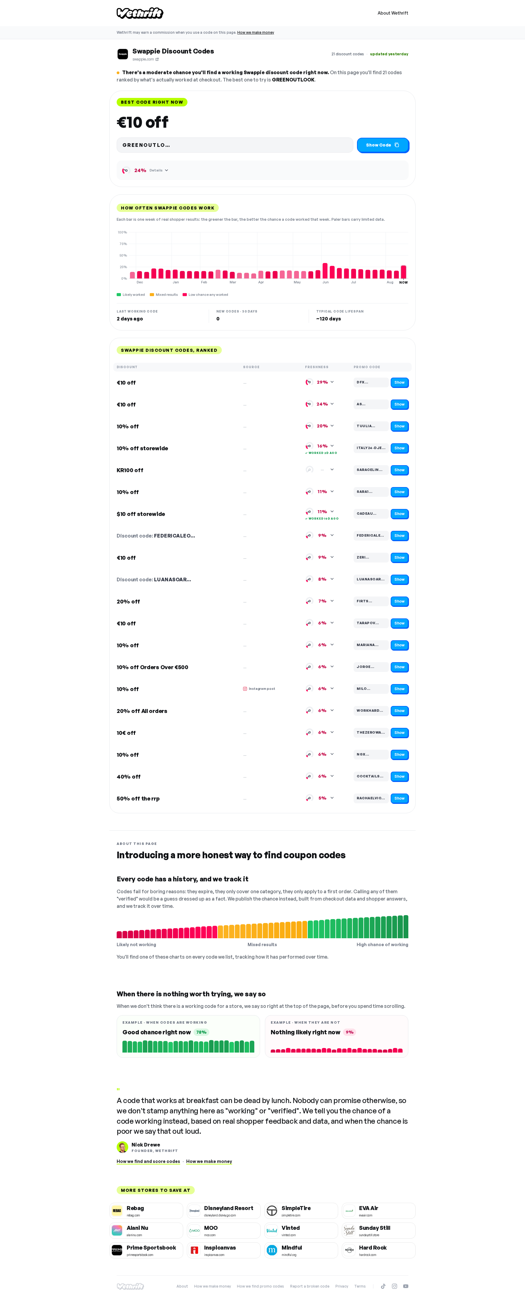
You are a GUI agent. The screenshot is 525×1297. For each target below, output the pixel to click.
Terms (360, 1286)
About (182, 1286)
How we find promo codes (260, 1286)
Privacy (341, 1286)
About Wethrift (393, 13)
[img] (262, 257)
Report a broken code (309, 1286)
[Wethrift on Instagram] (394, 1286)
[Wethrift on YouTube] (406, 1286)
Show (399, 382)
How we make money (255, 32)
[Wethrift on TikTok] (383, 1286)
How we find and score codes (148, 1161)
